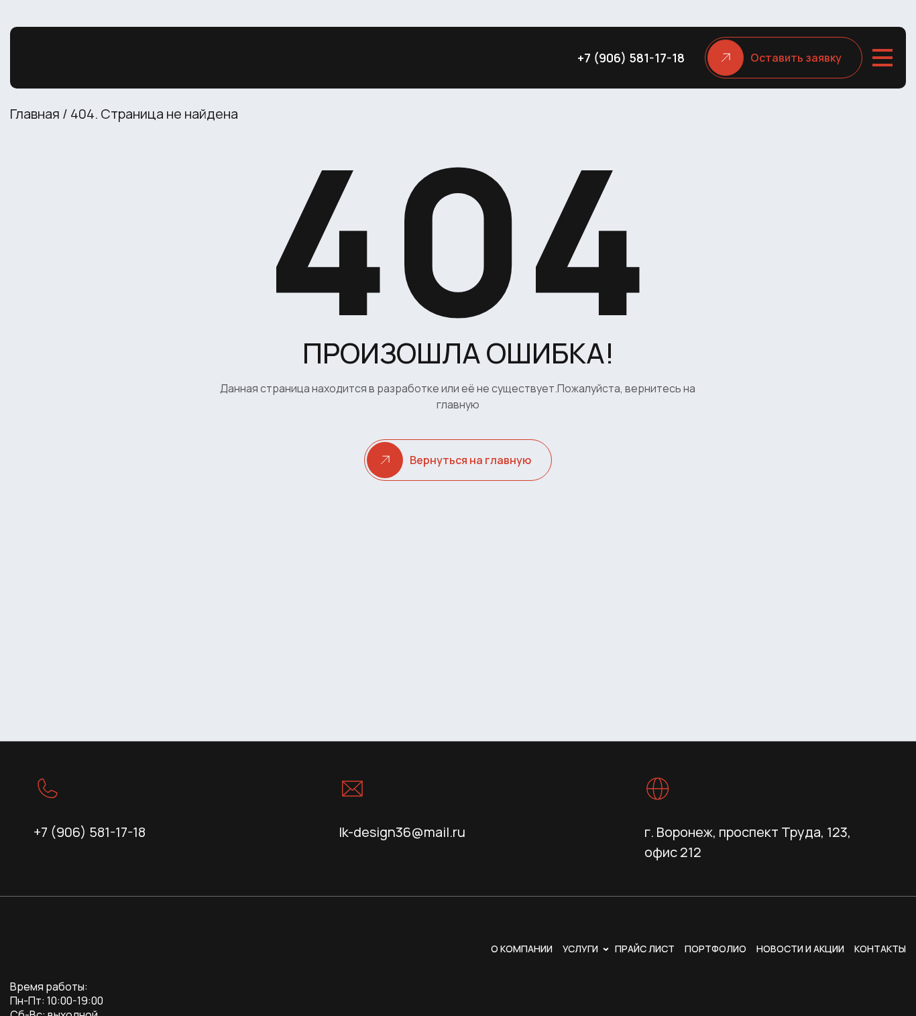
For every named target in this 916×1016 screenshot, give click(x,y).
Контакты (880, 948)
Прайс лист (645, 948)
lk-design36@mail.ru (402, 832)
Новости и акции (800, 948)
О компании (522, 948)
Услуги (580, 948)
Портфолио (715, 948)
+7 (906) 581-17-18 (631, 58)
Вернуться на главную (470, 460)
